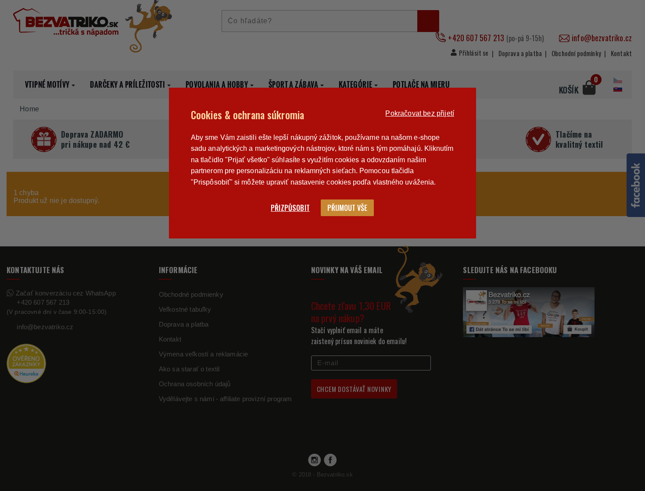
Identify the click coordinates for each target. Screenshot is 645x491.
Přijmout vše (347, 208)
